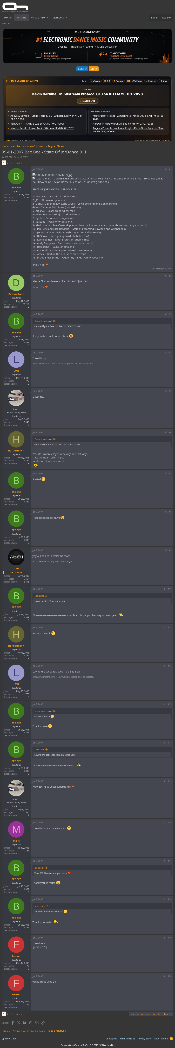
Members (58, 17)
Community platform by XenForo (87, 1045)
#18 (170, 899)
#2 (170, 275)
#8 (170, 511)
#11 (170, 627)
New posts (7, 23)
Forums (21, 17)
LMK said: (39, 749)
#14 (170, 742)
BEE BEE (8, 157)
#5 (170, 391)
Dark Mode (10, 1038)
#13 (170, 704)
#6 (170, 432)
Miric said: (40, 906)
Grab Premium (42, 561)
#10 (170, 588)
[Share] (165, 169)
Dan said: (39, 595)
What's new (38, 17)
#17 (170, 860)
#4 (170, 352)
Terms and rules (127, 1038)
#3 (170, 314)
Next (18, 162)
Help (156, 1038)
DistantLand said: (43, 320)
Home (7, 17)
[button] (47, 17)
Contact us (111, 1038)
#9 (170, 550)
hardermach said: (43, 711)
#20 (170, 976)
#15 (170, 781)
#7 (170, 473)
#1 (170, 169)
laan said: (39, 867)
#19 (170, 937)
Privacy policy (145, 1038)
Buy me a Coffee (58, 561)
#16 (170, 822)
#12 (170, 665)
